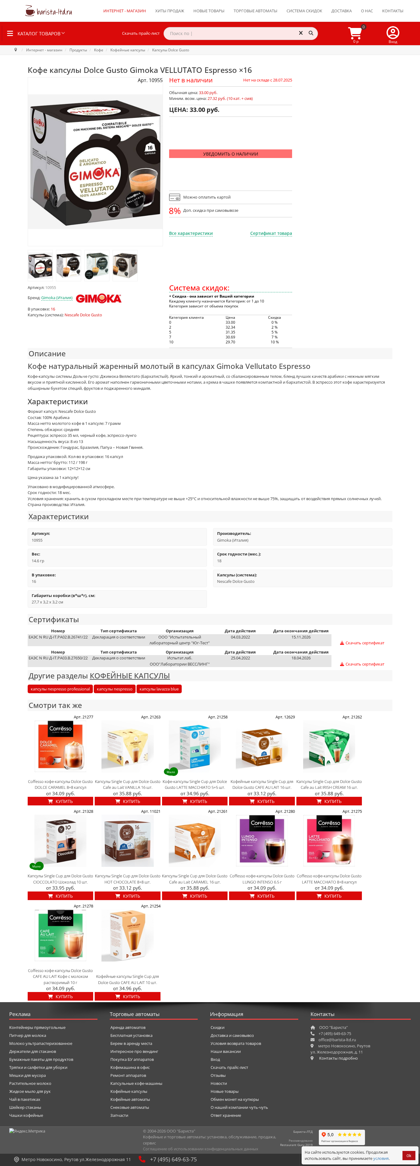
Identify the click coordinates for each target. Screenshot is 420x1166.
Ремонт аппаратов (128, 1075)
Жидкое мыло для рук (30, 1091)
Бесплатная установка (131, 1035)
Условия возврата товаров (236, 1043)
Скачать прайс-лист (141, 33)
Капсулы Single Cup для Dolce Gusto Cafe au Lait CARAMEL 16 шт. (195, 879)
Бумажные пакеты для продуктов (41, 1059)
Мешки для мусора (27, 1075)
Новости (219, 1083)
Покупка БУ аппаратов (132, 1059)
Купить (63, 801)
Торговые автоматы (255, 11)
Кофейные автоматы (130, 1099)
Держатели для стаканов (32, 1051)
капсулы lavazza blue (159, 689)
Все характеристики (191, 233)
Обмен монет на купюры (235, 1099)
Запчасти (119, 1115)
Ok (408, 1155)
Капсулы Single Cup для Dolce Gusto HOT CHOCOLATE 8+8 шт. (127, 879)
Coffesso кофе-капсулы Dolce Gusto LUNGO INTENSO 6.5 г (262, 879)
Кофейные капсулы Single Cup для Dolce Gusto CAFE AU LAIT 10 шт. (127, 979)
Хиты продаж (169, 11)
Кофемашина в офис (130, 1067)
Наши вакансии (226, 1051)
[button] (393, 33)
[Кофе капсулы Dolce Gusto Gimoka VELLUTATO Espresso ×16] (40, 265)
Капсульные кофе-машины (136, 1083)
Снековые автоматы (129, 1107)
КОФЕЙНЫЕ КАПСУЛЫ (130, 675)
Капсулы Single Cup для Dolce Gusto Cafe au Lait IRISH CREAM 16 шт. (329, 784)
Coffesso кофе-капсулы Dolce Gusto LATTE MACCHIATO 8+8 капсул (329, 879)
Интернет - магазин (124, 11)
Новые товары (208, 11)
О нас (367, 11)
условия (381, 1158)
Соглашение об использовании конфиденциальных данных (200, 1149)
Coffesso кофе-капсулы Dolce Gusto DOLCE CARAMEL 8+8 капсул (60, 784)
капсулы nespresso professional (60, 689)
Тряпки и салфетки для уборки (38, 1067)
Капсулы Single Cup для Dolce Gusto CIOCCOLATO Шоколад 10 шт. (60, 879)
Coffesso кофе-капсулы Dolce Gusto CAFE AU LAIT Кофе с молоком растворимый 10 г (60, 976)
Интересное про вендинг (134, 1051)
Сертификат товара (271, 233)
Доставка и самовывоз (232, 1035)
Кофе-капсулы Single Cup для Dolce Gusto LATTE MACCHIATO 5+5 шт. (195, 784)
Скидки (217, 1027)
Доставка (341, 11)
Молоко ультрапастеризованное (40, 1043)
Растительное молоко (30, 1083)
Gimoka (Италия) (57, 297)
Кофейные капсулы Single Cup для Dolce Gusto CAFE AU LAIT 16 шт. (262, 784)
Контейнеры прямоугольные (37, 1027)
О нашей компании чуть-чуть (239, 1107)
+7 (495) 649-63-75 (173, 1159)
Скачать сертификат (364, 643)
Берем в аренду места (131, 1043)
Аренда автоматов (127, 1027)
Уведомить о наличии (230, 154)
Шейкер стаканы (25, 1107)
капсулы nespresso (115, 689)
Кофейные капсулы (128, 1091)
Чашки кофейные (26, 1115)
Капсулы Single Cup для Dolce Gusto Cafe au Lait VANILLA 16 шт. (127, 784)
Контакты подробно (338, 1058)
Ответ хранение (226, 1115)
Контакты (392, 11)
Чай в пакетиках (24, 1099)
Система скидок (304, 11)
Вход (215, 1059)
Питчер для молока (27, 1035)
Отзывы (218, 1075)
